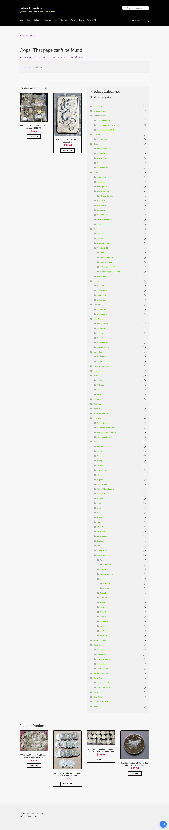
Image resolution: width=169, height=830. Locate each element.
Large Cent (98, 352)
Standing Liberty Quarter (106, 432)
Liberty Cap (101, 300)
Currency (97, 134)
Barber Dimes (102, 149)
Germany (103, 598)
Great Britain (102, 494)
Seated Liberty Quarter (106, 428)
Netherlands (104, 612)
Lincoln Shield (102, 664)
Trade (99, 224)
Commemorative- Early (106, 125)
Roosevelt (100, 163)
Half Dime (98, 305)
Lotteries (97, 371)
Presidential (101, 205)
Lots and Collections (101, 366)
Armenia (106, 583)
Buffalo (99, 380)
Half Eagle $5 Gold (107, 267)
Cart (55, 20)
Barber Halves (102, 324)
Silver (96, 442)
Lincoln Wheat (102, 669)
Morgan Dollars (103, 191)
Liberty (99, 390)
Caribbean (104, 569)
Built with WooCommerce (30, 816)
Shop (28, 20)
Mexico (99, 508)
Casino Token (102, 470)
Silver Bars (101, 527)
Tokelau (100, 541)
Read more (134, 773)
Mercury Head (102, 158)
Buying (99, 461)
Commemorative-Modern (106, 130)
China (99, 475)
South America (105, 631)
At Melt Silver (99, 106)
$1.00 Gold (104, 253)
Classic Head (102, 290)
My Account (47, 20)
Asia (101, 560)
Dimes (96, 144)
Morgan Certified (106, 196)
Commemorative (103, 120)
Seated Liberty (102, 168)
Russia (102, 626)
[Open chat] (163, 824)
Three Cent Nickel (103, 683)
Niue (98, 513)
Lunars (99, 503)
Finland (103, 593)
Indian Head (101, 654)
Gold (95, 229)
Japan (102, 602)
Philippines (104, 621)
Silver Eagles (102, 531)
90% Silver (101, 446)
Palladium (97, 404)
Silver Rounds (102, 536)
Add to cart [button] (33, 136)
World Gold (101, 276)
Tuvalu (99, 546)
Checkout (64, 20)
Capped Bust (101, 153)
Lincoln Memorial (103, 659)
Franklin (100, 333)
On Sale (36, 20)
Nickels (96, 375)
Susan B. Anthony (103, 220)
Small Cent (98, 645)
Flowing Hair (102, 187)
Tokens (96, 692)
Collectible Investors (30, 7)
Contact (81, 20)
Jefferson (100, 385)
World (96, 706)
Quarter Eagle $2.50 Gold (110, 272)
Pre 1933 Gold (102, 248)
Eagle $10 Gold (106, 262)
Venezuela (104, 636)
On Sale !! (97, 399)
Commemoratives (100, 116)
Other (99, 522)
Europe (103, 579)
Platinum (97, 409)
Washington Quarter (104, 437)
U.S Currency (102, 139)
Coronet (100, 361)
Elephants (100, 480)
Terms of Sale (91, 20)
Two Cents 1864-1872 (102, 702)
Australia (100, 456)
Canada (100, 465)
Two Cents (98, 697)
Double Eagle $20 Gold (108, 257)
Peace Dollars (102, 201)
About (73, 20)
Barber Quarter (103, 423)
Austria (106, 588)
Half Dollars (98, 319)
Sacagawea (101, 210)
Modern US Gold (103, 243)
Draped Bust (101, 177)
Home (21, 20)
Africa (99, 451)
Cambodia (107, 565)
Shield (99, 394)
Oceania (103, 617)
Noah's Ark (101, 517)
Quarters (97, 418)
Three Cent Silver (103, 687)
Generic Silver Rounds (105, 489)
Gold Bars (101, 234)
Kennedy (100, 338)
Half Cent (97, 281)
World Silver (101, 555)
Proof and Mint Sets (101, 413)
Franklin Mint (102, 484)
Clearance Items (100, 111)
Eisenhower (101, 182)
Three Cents (98, 678)
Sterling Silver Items (101, 673)
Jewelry (100, 238)
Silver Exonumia (100, 640)
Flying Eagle (101, 650)
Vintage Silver (102, 550)
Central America (106, 574)
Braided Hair (102, 286)
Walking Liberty (103, 347)
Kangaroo (101, 498)
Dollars (96, 172)
